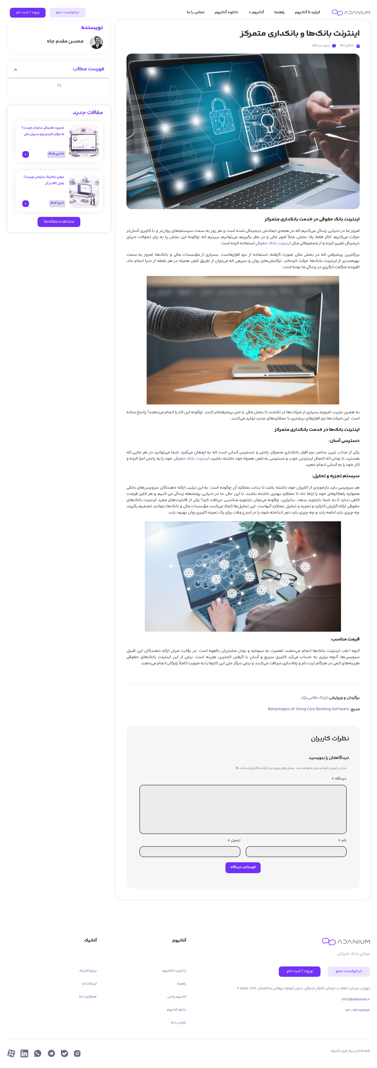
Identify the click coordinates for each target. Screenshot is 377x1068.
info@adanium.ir (356, 999)
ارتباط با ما (89, 984)
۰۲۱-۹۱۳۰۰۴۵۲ (357, 1010)
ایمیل (233, 841)
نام (342, 841)
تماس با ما (178, 1023)
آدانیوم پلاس (176, 997)
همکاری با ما (88, 997)
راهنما (181, 984)
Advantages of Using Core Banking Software (308, 710)
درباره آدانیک (88, 971)
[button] (15, 70)
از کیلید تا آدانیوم (174, 971)
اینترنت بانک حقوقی (273, 244)
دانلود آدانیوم (176, 1010)
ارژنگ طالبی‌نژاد (314, 698)
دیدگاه (339, 779)
